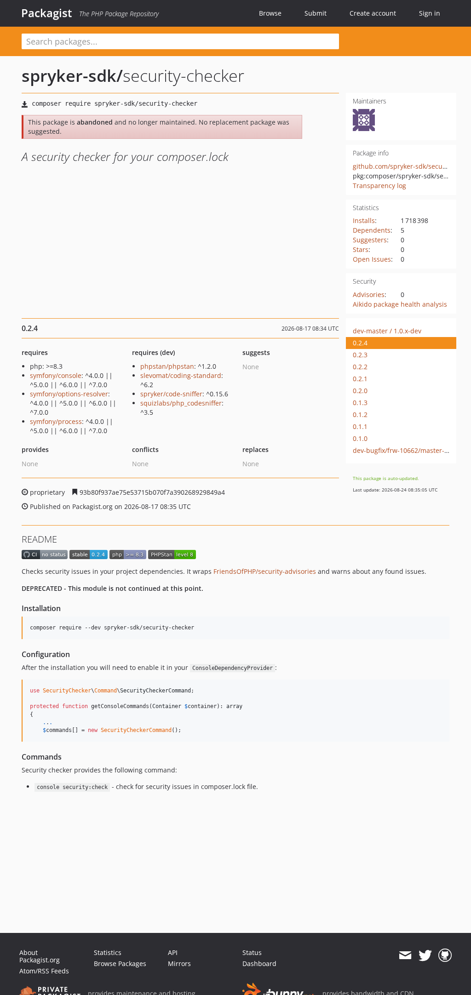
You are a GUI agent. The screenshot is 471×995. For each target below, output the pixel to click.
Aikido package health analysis (400, 304)
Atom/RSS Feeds (44, 970)
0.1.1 (360, 426)
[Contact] (405, 955)
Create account (373, 13)
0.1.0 (360, 438)
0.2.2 (360, 366)
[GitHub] (445, 955)
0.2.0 (360, 390)
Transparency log (379, 185)
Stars (360, 249)
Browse (270, 13)
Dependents (372, 230)
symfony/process (56, 421)
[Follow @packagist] (425, 955)
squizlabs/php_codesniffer (181, 403)
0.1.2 (360, 414)
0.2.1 (360, 378)
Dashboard (259, 963)
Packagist (46, 13)
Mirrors (179, 963)
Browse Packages (120, 963)
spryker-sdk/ (72, 75)
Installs (364, 220)
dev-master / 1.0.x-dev (387, 330)
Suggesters (370, 239)
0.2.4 (360, 342)
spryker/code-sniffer (171, 393)
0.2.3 (360, 354)
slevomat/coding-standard (180, 375)
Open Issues (372, 259)
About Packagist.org (39, 956)
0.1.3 (360, 402)
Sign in (429, 13)
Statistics (107, 952)
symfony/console (55, 375)
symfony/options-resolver (69, 393)
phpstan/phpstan (167, 366)
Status (252, 952)
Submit (315, 13)
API (173, 952)
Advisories (369, 294)
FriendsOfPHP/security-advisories (264, 571)
